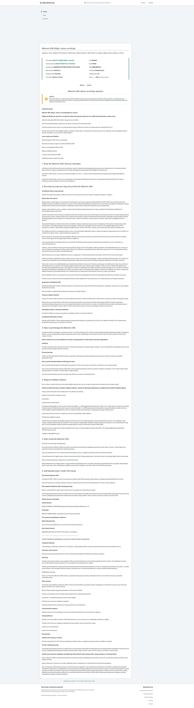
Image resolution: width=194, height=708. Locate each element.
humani (89, 85)
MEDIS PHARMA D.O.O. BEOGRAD (65, 64)
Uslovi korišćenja (148, 697)
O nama (143, 3)
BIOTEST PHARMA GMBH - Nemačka (63, 60)
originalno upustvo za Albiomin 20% (114, 100)
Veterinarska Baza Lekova (146, 690)
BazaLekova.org (48, 3)
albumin (82, 85)
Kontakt (151, 3)
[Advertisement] (97, 31)
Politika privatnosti (148, 694)
